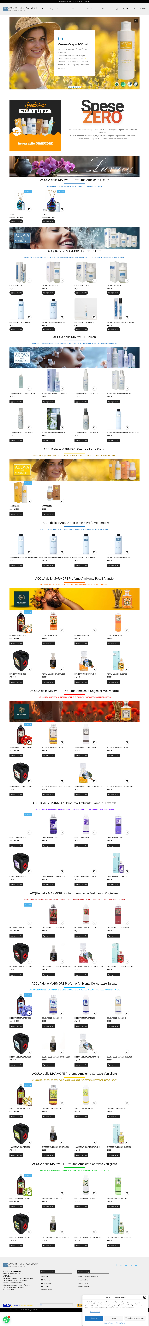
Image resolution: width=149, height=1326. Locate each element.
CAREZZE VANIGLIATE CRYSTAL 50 (87, 1147)
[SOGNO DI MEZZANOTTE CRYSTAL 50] (85, 773)
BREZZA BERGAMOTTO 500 (117, 1198)
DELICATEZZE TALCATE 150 (52, 1018)
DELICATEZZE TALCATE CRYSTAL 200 (56, 1057)
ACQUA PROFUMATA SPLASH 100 (86, 394)
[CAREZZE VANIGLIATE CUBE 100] (118, 1133)
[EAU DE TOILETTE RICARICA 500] (53, 309)
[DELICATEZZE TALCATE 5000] (20, 1043)
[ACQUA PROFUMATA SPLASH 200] (118, 380)
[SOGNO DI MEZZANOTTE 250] (85, 734)
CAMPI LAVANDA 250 (82, 838)
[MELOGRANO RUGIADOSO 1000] (20, 914)
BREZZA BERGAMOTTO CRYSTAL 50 (87, 1237)
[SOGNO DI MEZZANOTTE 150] (53, 734)
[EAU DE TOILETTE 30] (85, 272)
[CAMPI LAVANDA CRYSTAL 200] (53, 863)
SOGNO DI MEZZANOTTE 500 (117, 747)
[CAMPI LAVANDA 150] (53, 824)
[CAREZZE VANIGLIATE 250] (85, 1094)
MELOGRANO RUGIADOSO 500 (118, 928)
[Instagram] (121, 1265)
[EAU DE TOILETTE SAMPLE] (85, 309)
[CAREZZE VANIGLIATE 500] (118, 1094)
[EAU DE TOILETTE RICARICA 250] (20, 309)
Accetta (94, 1318)
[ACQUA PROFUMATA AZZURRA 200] (20, 380)
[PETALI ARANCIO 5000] (20, 660)
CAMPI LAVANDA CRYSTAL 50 (85, 877)
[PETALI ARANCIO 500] (118, 621)
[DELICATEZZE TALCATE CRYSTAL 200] (53, 1043)
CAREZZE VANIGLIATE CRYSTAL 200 (55, 1147)
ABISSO (12, 214)
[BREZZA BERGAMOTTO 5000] (20, 1223)
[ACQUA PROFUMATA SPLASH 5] (53, 419)
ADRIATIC (45, 214)
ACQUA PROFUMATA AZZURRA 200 (22, 394)
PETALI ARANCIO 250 (82, 635)
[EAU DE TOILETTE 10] (20, 272)
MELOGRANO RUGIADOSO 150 (53, 928)
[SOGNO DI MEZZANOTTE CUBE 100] (118, 773)
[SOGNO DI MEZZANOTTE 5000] (20, 773)
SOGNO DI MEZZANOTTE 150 (52, 747)
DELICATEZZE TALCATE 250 (84, 1018)
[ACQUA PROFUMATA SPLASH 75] (85, 419)
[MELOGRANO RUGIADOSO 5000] (20, 953)
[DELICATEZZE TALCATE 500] (118, 1004)
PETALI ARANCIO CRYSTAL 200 (53, 674)
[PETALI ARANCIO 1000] (20, 621)
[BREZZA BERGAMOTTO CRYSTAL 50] (85, 1223)
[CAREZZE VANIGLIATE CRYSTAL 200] (53, 1133)
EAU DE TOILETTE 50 (114, 286)
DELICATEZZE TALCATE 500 (117, 1018)
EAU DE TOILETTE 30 (81, 286)
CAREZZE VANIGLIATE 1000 (19, 1108)
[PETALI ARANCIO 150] (53, 621)
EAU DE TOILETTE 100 (50, 286)
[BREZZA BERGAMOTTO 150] (53, 1185)
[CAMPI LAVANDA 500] (118, 824)
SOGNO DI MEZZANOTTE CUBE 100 (120, 786)
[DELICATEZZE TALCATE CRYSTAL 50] (85, 1043)
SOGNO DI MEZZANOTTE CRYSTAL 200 (56, 786)
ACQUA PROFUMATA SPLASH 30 (21, 433)
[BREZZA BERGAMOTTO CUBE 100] (118, 1223)
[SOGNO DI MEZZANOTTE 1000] (20, 734)
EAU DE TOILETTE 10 (16, 286)
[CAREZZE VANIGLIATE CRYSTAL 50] (85, 1133)
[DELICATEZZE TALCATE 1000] (20, 1004)
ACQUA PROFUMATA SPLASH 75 (86, 433)
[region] (74, 53)
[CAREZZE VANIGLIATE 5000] (20, 1133)
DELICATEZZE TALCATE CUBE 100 (119, 1057)
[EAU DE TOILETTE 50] (118, 272)
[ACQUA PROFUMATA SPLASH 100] (85, 380)
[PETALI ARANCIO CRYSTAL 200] (53, 660)
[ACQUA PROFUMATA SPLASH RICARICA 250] (118, 419)
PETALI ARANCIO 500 (114, 635)
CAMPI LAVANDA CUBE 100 (117, 877)
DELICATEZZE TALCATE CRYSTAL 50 (87, 1057)
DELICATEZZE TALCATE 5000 (20, 1057)
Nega (114, 1318)
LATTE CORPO (47, 506)
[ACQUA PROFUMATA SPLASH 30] (20, 419)
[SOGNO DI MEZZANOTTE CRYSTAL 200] (53, 773)
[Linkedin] (126, 1265)
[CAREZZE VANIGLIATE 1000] (20, 1094)
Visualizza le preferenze (135, 1318)
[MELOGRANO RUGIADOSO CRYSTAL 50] (85, 953)
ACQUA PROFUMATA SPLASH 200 (119, 394)
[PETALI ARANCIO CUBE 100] (118, 660)
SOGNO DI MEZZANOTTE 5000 (20, 786)
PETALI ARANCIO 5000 (17, 674)
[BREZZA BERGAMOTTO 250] (85, 1185)
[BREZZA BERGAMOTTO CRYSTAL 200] (53, 1223)
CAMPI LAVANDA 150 (49, 838)
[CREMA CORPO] (20, 492)
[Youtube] (136, 1265)
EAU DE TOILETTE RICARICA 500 (53, 322)
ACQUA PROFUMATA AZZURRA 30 (54, 394)
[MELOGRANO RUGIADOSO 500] (118, 914)
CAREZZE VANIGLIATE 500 (116, 1108)
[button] (145, 1297)
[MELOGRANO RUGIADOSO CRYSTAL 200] (53, 953)
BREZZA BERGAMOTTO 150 (52, 1198)
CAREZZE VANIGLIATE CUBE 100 (119, 1147)
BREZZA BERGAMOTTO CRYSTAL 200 (55, 1237)
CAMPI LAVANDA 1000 (17, 838)
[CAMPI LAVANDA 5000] (20, 863)
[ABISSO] (20, 201)
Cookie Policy (108, 1323)
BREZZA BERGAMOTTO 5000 (19, 1237)
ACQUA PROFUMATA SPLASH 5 (53, 433)
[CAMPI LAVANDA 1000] (20, 824)
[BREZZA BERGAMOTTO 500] (118, 1185)
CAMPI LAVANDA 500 (114, 838)
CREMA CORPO (15, 506)
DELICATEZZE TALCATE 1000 (20, 1018)
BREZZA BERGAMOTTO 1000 (19, 1198)
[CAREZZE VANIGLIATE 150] (53, 1094)
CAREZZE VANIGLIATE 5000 (19, 1147)
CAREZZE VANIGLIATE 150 (51, 1108)
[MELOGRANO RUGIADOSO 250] (85, 914)
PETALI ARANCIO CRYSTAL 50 (85, 674)
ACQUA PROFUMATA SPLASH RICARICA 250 (123, 433)
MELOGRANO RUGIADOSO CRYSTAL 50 (88, 967)
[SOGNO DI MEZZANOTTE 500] (118, 734)
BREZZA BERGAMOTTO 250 (84, 1198)
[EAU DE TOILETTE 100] (53, 272)
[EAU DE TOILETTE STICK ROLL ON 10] (118, 309)
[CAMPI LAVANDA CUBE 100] (118, 863)
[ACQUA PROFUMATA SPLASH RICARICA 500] (53, 544)
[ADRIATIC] (53, 201)
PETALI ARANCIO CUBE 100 (117, 674)
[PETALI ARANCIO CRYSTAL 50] (85, 660)
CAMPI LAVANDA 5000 (17, 877)
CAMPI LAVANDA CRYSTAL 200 (53, 877)
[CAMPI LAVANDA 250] (85, 824)
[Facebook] (116, 1265)
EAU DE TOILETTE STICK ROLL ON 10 (120, 322)
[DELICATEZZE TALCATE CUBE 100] (118, 1043)
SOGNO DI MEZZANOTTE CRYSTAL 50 (88, 786)
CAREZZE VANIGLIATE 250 (84, 1108)
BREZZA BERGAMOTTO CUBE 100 (119, 1237)
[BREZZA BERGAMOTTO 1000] (20, 1185)
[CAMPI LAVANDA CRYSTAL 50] (85, 863)
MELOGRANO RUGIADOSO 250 (85, 928)
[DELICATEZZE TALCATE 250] (85, 1004)
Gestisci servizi (95, 1312)
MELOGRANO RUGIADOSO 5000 (20, 967)
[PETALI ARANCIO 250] (85, 621)
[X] (131, 1265)
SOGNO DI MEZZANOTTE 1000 (20, 747)
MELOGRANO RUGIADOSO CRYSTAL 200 (56, 967)
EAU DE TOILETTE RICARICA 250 (21, 322)
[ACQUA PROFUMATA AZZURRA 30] (53, 380)
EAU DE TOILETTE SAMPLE (84, 322)
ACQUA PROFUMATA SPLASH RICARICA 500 (58, 557)
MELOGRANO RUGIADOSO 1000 (20, 928)
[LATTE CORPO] (53, 492)
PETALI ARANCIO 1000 (17, 635)
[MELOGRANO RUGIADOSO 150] (53, 914)
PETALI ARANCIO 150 (49, 635)
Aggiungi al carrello (16, 221)
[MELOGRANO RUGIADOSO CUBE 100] (118, 953)
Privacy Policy (120, 1323)
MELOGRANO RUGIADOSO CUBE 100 (120, 967)
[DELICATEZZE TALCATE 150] (53, 1004)
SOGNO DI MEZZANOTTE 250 (85, 747)
